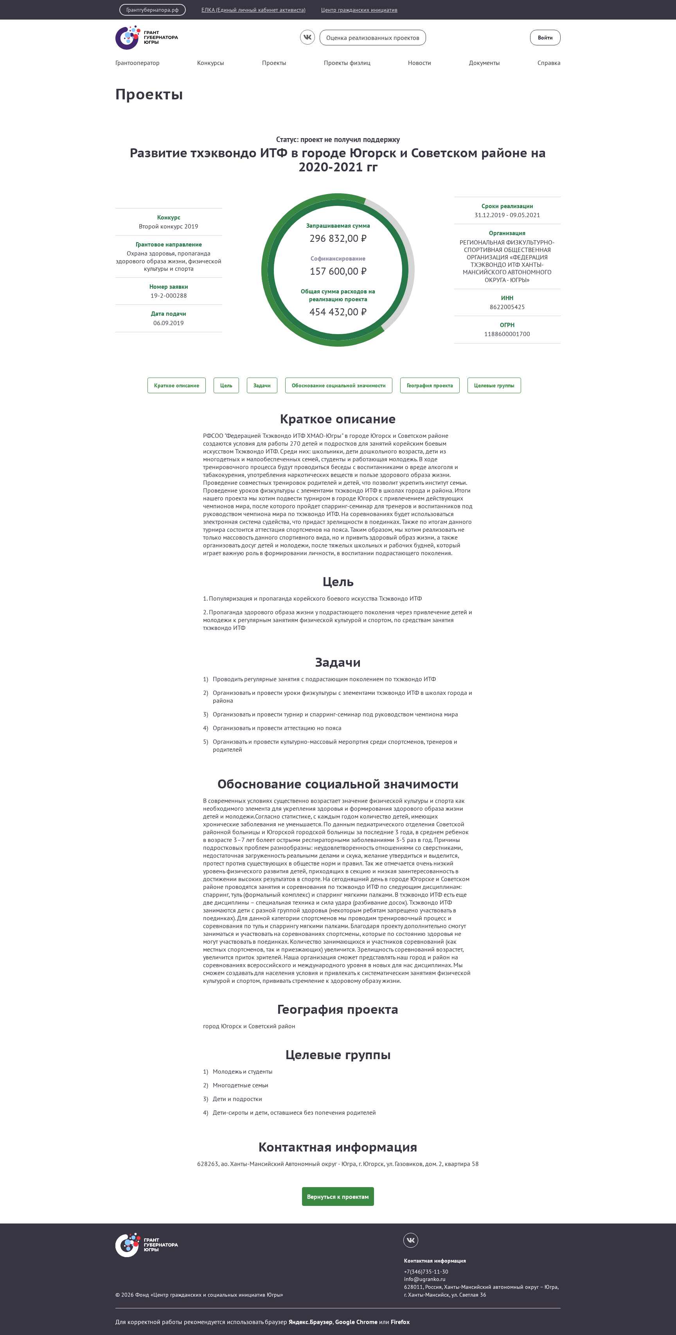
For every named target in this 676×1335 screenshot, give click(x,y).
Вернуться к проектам (338, 1196)
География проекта (430, 385)
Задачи (262, 385)
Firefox (400, 1322)
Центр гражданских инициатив (359, 10)
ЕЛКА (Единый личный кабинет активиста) (253, 10)
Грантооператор (137, 63)
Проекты (274, 63)
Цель (226, 385)
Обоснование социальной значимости (339, 385)
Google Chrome (356, 1322)
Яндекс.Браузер (311, 1322)
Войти (545, 37)
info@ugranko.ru (425, 1279)
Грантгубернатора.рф (152, 9)
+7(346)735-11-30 (426, 1271)
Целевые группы (494, 385)
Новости (419, 63)
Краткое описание (176, 385)
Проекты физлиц (347, 63)
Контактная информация (435, 1260)
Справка (549, 63)
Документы (484, 63)
